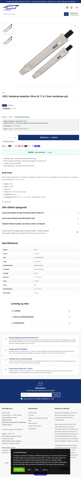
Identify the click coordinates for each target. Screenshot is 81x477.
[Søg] (66, 14)
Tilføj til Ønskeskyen (8, 141)
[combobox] (35, 14)
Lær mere (45, 469)
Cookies (31, 415)
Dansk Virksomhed (34, 426)
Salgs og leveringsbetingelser (38, 418)
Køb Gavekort (32, 423)
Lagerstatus (32, 428)
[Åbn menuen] (77, 7)
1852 (3, 93)
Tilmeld (55, 395)
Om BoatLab (32, 413)
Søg (29, 421)
